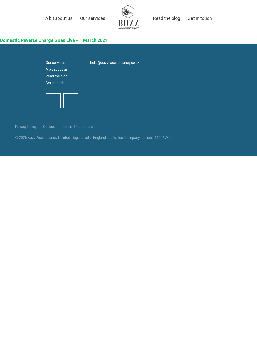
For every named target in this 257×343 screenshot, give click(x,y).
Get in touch (200, 18)
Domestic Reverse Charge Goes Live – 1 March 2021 (53, 40)
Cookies (49, 127)
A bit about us (59, 18)
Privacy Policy (26, 127)
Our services (92, 18)
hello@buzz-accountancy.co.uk (114, 63)
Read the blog (166, 18)
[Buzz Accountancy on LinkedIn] (70, 100)
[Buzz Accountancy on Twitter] (53, 100)
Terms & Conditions (77, 127)
